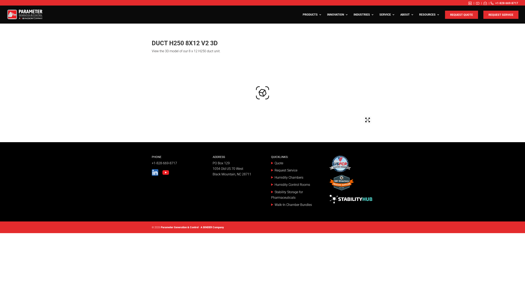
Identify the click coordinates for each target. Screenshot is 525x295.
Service (385, 14)
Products (310, 14)
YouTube (477, 3)
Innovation (335, 14)
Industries (362, 14)
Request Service (500, 14)
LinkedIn (470, 3)
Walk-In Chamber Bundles (293, 205)
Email (485, 3)
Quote (279, 163)
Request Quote (461, 14)
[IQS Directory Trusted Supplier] (341, 183)
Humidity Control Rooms (292, 185)
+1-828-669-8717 (506, 3)
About (405, 14)
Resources (427, 14)
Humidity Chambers (289, 177)
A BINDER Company (212, 227)
